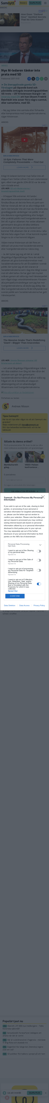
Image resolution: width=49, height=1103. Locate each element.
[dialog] (24, 551)
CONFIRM (15, 596)
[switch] (39, 551)
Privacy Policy (39, 605)
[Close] (43, 497)
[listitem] (24, 545)
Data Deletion (9, 605)
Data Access (24, 605)
